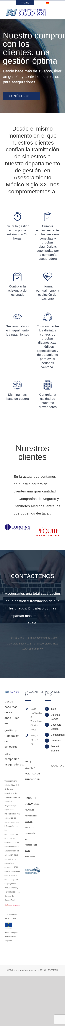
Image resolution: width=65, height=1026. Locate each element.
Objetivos (55, 740)
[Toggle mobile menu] (58, 12)
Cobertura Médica (55, 726)
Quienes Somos (55, 717)
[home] (12, 693)
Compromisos (55, 735)
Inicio (53, 709)
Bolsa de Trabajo (55, 748)
